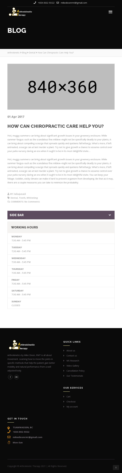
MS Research (73, 360)
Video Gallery (73, 365)
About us (71, 350)
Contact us (72, 355)
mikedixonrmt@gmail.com (74, 2)
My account (72, 406)
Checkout (71, 401)
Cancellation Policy (76, 370)
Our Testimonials (75, 375)
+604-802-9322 (46, 2)
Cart (69, 396)
